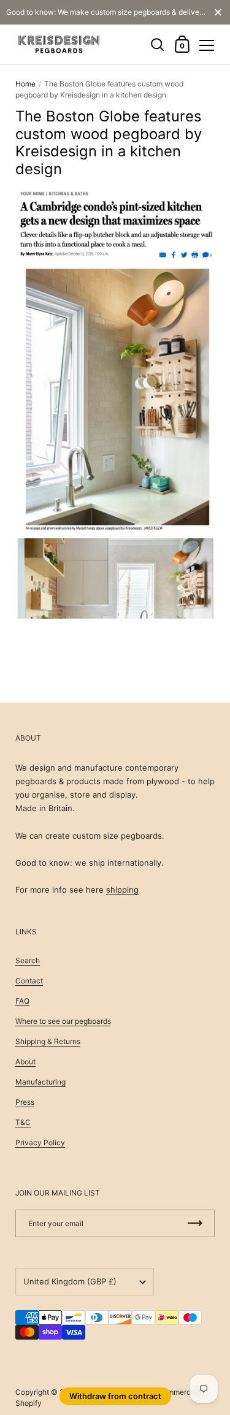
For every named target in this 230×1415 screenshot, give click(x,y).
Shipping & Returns (47, 1041)
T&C (23, 1122)
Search (27, 960)
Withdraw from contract (115, 1396)
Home (25, 83)
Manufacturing (40, 1081)
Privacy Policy (40, 1142)
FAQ (22, 1000)
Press (24, 1102)
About (25, 1061)
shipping (122, 889)
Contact (29, 980)
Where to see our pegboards (63, 1021)
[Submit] (195, 1223)
